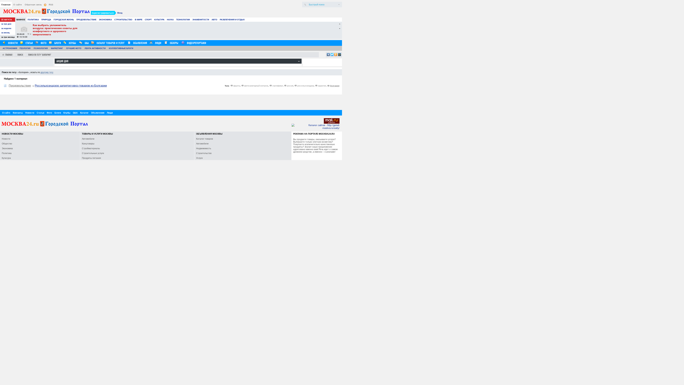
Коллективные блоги (121, 48)
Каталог (84, 112)
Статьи (29, 43)
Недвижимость (203, 148)
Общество (7, 143)
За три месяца (8, 37)
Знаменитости (200, 19)
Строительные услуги (93, 153)
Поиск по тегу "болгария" (39, 54)
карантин (322, 85)
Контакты (18, 112)
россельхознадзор (305, 85)
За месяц (5, 32)
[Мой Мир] (339, 54)
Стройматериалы (91, 148)
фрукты (236, 85)
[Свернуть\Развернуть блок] (299, 61)
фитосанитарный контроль (256, 85)
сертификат (277, 85)
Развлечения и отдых (232, 19)
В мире (138, 19)
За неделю (6, 28)
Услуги (199, 157)
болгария (334, 85)
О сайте (17, 4)
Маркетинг (57, 48)
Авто (214, 19)
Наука (170, 19)
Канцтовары (88, 143)
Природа (46, 19)
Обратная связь (33, 4)
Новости (12, 43)
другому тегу (47, 72)
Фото (43, 43)
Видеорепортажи (196, 43)
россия (290, 85)
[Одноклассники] (336, 54)
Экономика (105, 19)
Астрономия (10, 48)
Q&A (86, 43)
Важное (20, 19)
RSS (51, 4)
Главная (6, 4)
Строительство (123, 19)
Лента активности (95, 48)
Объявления (139, 43)
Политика (33, 19)
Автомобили (88, 138)
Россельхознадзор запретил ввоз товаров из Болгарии (71, 85)
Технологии (183, 19)
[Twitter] (332, 54)
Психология (41, 48)
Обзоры (173, 43)
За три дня (6, 23)
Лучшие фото (73, 48)
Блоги (57, 43)
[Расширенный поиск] (339, 4)
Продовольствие (86, 19)
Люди (157, 43)
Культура (159, 19)
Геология (25, 48)
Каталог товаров (204, 138)
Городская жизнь (64, 19)
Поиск (20, 54)
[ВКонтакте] (328, 54)
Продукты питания (91, 157)
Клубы (72, 43)
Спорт (148, 19)
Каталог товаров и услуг (110, 43)
